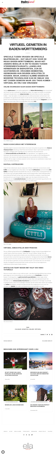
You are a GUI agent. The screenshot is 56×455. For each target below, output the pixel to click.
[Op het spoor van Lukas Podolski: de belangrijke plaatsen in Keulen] (15, 361)
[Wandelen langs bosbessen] (15, 393)
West (18, 369)
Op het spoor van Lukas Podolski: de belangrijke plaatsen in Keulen (13, 374)
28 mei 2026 (7, 379)
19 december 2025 (33, 410)
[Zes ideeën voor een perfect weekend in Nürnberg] (40, 393)
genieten (25, 329)
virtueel (38, 329)
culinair (18, 329)
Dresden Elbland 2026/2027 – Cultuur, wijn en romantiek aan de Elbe (39, 374)
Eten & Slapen (17, 431)
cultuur (8, 369)
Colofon (50, 431)
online (31, 329)
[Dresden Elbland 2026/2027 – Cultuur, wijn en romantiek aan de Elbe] (40, 361)
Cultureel (38, 369)
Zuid (30, 38)
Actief (10, 431)
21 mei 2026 (32, 379)
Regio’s (5, 431)
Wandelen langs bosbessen (14, 404)
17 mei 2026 (7, 408)
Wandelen (12, 401)
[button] (3, 452)
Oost (42, 369)
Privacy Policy (42, 431)
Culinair (27, 38)
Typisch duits (13, 369)
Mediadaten (34, 431)
